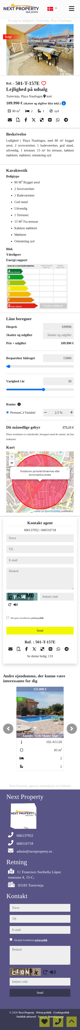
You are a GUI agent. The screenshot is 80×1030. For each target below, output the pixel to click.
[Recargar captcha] (10, 605)
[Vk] (50, 120)
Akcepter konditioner (27, 618)
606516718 (48, 530)
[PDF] (18, 120)
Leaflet (37, 511)
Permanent (17, 412)
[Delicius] (42, 120)
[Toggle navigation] (71, 8)
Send (40, 630)
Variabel (30, 412)
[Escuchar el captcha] (15, 605)
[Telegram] (66, 120)
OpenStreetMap (52, 511)
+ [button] (11, 456)
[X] (34, 120)
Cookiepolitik (62, 1012)
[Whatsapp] (58, 120)
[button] (8, 729)
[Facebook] (26, 120)
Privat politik (44, 1012)
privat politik (37, 618)
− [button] (11, 462)
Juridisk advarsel (26, 1016)
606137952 (31, 530)
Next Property (26, 1012)
